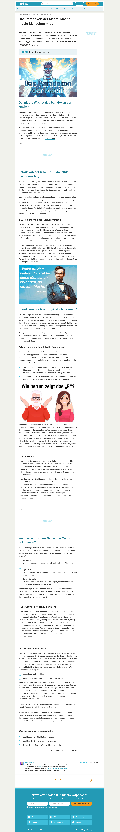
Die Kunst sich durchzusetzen (40, 741)
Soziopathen (50, 138)
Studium (90, 8)
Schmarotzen (24, 688)
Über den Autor (29, 762)
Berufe (48, 8)
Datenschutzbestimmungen (41, 807)
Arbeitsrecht (59, 8)
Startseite (20, 14)
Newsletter (93, 3)
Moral (38, 130)
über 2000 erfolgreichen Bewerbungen (57, 768)
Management (75, 8)
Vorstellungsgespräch (31, 8)
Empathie (28, 130)
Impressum (67, 830)
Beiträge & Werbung (86, 830)
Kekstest (46, 461)
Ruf (56, 248)
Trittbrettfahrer (44, 704)
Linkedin (33, 772)
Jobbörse (79, 3)
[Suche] (71, 3)
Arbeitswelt (42, 8)
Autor (39, 766)
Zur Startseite (59, 780)
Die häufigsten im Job (38, 737)
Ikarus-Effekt (45, 597)
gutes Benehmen (41, 490)
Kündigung (67, 8)
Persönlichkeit (43, 591)
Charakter (59, 591)
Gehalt (53, 8)
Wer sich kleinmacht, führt (42, 745)
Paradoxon (46, 224)
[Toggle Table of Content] (48, 52)
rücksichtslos (46, 235)
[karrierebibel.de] (25, 3)
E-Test (31, 341)
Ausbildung (83, 8)
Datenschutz (75, 830)
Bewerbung (20, 8)
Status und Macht (57, 118)
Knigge (96, 8)
